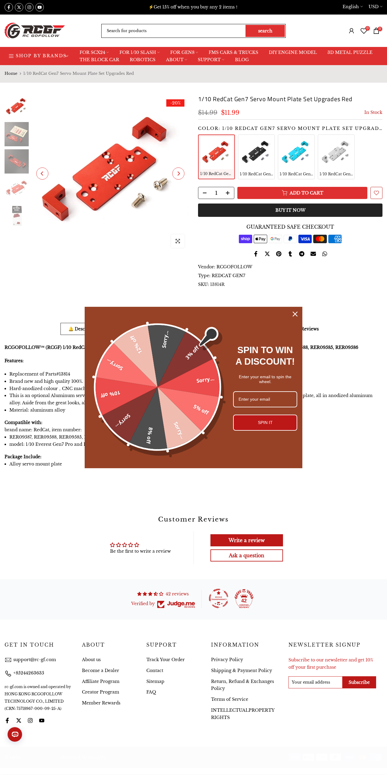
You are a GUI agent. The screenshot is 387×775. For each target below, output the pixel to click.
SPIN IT (265, 422)
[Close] (295, 314)
